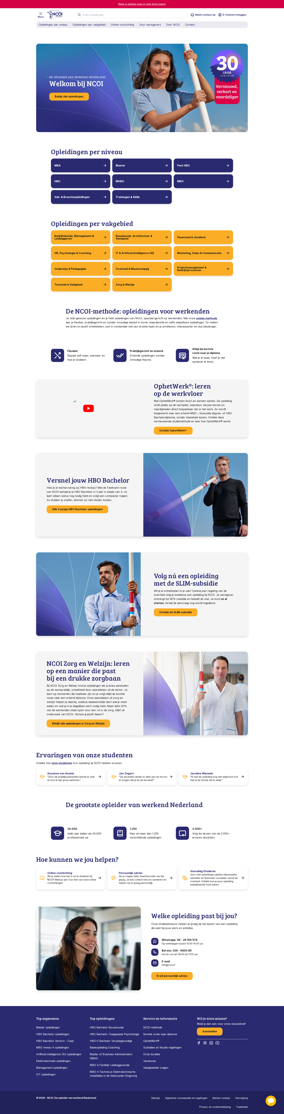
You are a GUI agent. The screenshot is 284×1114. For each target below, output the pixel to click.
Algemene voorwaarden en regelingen (186, 1098)
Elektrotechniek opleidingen (53, 1061)
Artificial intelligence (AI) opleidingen (58, 1054)
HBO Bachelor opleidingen (52, 1034)
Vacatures (149, 1061)
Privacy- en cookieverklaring (215, 1106)
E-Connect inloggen (234, 14)
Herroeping (241, 1098)
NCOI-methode (152, 1027)
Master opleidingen (48, 1027)
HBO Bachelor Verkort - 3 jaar (55, 1041)
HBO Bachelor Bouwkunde (107, 1027)
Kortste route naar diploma (160, 1034)
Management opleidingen (51, 1067)
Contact (190, 24)
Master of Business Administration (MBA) (111, 1056)
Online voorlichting (122, 24)
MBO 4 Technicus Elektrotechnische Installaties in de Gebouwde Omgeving (114, 1074)
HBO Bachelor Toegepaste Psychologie (114, 1034)
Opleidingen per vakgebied (89, 24)
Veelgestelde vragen (155, 1067)
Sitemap (155, 1098)
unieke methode (206, 318)
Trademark (242, 1106)
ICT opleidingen (46, 1074)
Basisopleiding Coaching (105, 1047)
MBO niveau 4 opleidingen (52, 1047)
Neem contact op (205, 14)
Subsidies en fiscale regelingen (162, 1047)
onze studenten (61, 763)
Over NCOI (173, 24)
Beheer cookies (221, 1098)
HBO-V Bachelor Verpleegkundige (111, 1041)
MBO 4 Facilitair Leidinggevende (110, 1065)
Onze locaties (151, 1054)
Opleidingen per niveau (53, 24)
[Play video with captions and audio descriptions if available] (88, 408)
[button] (271, 1101)
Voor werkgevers (150, 24)
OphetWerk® (151, 1041)
